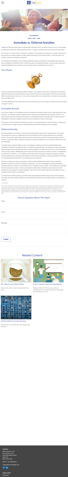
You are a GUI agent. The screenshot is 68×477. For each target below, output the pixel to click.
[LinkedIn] (7, 467)
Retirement (6, 475)
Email (3, 212)
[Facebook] (4, 467)
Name (3, 201)
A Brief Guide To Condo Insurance (13, 321)
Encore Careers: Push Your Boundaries (47, 284)
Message (4, 223)
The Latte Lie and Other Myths (12, 284)
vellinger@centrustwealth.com (11, 465)
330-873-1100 (11, 451)
